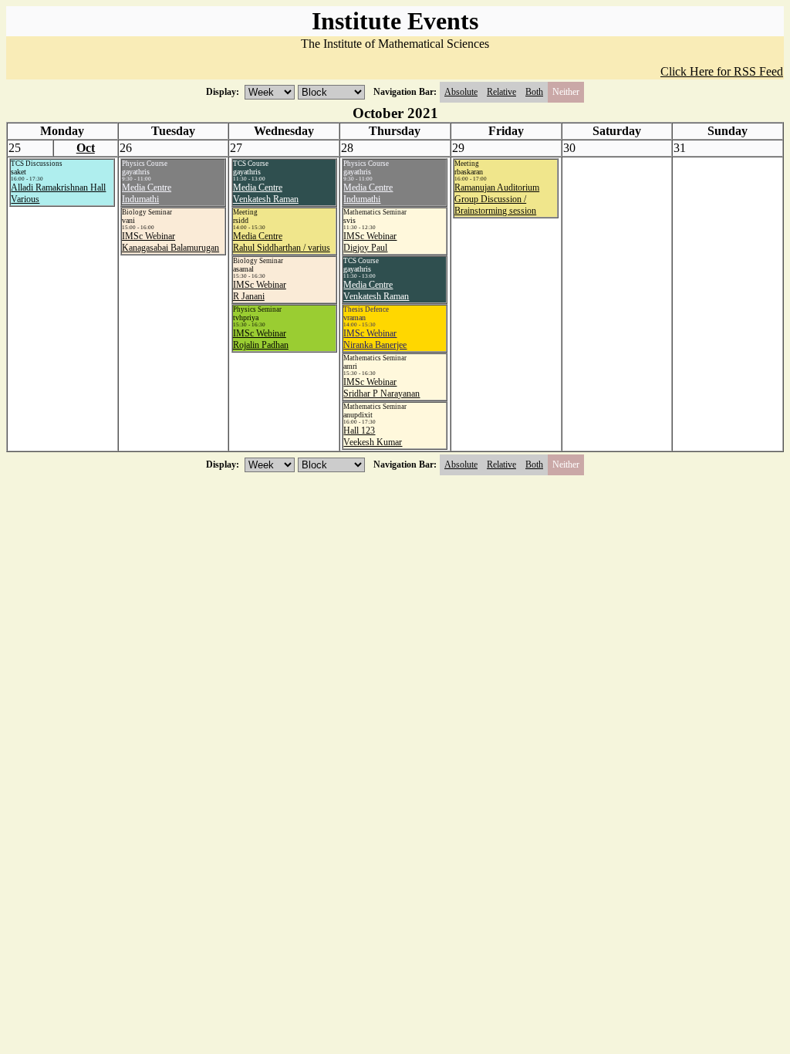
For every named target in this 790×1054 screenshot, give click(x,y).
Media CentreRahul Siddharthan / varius (281, 242)
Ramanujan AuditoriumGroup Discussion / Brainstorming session (496, 199)
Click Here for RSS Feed (721, 71)
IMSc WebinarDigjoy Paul (370, 242)
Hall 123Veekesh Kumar (372, 436)
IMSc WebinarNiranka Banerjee (375, 339)
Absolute (461, 91)
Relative (501, 91)
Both (534, 91)
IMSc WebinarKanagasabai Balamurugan (170, 242)
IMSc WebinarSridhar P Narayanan (381, 388)
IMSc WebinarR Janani (259, 290)
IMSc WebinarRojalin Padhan (261, 339)
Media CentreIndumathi (146, 193)
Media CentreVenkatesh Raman (266, 193)
